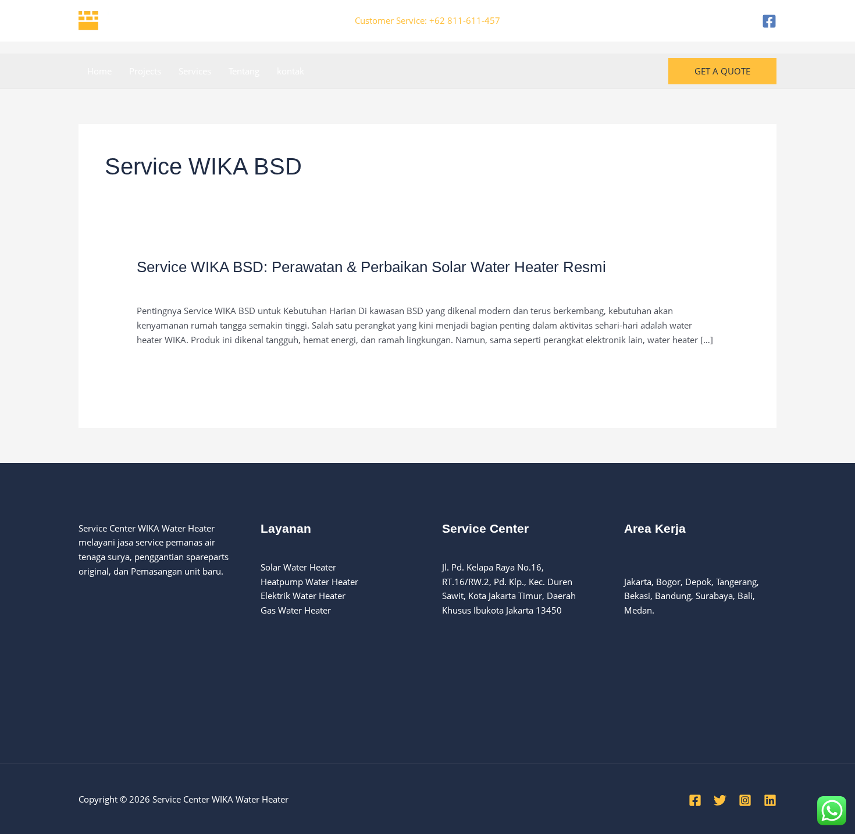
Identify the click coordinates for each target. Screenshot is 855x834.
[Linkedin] (770, 800)
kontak (290, 71)
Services (195, 71)
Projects (145, 71)
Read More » (162, 367)
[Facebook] (695, 800)
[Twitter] (720, 800)
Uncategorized (225, 286)
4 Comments (162, 286)
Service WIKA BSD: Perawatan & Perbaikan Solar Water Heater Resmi (371, 267)
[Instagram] (745, 800)
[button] (722, 71)
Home (99, 71)
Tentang (244, 71)
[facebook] (769, 21)
